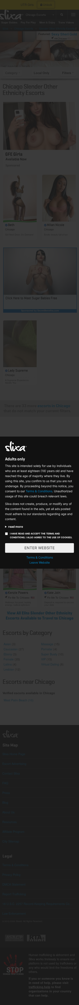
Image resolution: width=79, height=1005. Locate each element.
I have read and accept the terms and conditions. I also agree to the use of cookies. (41, 535)
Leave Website (39, 562)
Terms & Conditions (39, 491)
